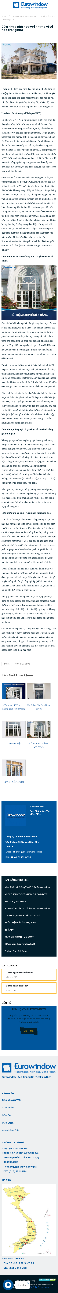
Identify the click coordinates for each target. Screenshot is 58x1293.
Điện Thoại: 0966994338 (18, 857)
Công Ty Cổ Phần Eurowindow (21, 836)
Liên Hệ (29, 1030)
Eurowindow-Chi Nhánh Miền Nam (37, 1284)
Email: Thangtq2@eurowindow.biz (24, 851)
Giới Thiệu (20, 1280)
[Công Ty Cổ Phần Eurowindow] (29, 1255)
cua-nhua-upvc (18, 16)
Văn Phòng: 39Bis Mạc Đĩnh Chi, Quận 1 (22, 844)
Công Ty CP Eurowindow (15, 1148)
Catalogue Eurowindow (19, 972)
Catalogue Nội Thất (17, 985)
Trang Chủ (5, 16)
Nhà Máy (31, 1280)
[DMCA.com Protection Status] (47, 1280)
